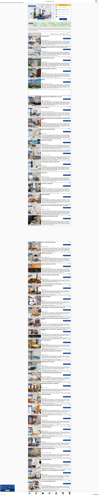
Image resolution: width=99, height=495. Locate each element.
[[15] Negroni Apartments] (34, 199)
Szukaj (63, 19)
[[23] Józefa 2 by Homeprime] (34, 301)
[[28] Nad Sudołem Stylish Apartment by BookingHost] (34, 355)
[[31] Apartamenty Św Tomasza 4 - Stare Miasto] (34, 388)
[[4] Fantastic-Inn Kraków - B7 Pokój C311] (34, 73)
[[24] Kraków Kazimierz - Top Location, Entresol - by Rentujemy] (34, 312)
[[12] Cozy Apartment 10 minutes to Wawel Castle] (34, 166)
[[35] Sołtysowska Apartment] (34, 431)
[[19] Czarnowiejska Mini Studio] (34, 257)
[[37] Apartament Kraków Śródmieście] (34, 453)
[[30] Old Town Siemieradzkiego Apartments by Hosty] (34, 377)
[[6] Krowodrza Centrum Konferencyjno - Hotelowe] (34, 101)
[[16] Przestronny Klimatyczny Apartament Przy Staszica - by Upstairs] (34, 210)
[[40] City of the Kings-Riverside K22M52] (34, 485)
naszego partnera (53, 305)
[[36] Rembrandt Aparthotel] (34, 442)
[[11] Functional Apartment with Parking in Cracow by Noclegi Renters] (34, 155)
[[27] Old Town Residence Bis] (34, 344)
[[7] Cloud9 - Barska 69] (34, 112)
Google (13, 485)
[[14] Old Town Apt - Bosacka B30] (34, 188)
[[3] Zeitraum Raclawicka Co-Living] (34, 62)
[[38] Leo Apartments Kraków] (34, 464)
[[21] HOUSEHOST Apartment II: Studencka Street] (34, 279)
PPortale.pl (4, 494)
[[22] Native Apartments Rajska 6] (34, 290)
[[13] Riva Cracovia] (34, 177)
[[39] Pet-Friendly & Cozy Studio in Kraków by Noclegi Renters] (34, 475)
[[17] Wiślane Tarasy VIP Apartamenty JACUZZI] (34, 220)
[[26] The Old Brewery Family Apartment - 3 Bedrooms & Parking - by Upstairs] (34, 333)
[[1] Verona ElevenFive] (34, 40)
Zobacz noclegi (67, 38)
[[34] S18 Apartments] (34, 420)
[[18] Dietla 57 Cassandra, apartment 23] (34, 247)
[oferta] (31, 66)
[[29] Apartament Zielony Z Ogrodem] (34, 366)
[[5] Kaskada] (34, 84)
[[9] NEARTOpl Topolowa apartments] (34, 133)
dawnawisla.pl (49, 1)
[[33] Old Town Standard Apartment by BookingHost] (34, 409)
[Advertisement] (49, 233)
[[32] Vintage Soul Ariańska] (34, 399)
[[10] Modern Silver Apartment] (34, 144)
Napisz (98, 494)
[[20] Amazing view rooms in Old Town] (34, 268)
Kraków (29, 58)
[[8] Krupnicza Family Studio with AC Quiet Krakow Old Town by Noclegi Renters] (34, 123)
